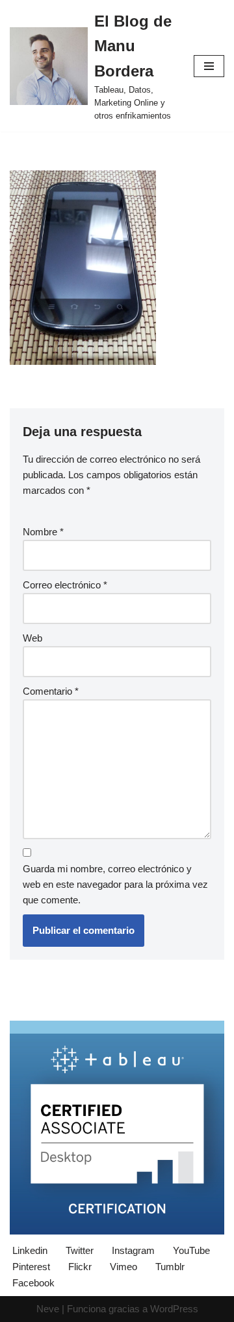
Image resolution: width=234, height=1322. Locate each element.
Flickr (80, 1266)
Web (32, 638)
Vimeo (123, 1266)
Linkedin (29, 1250)
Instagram (133, 1250)
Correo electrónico (65, 584)
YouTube (191, 1250)
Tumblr (170, 1266)
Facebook (33, 1282)
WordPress (174, 1308)
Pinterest (31, 1266)
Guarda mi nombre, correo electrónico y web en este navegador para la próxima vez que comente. (115, 884)
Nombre (43, 531)
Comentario (51, 691)
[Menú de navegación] (209, 66)
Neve (47, 1308)
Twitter (80, 1250)
